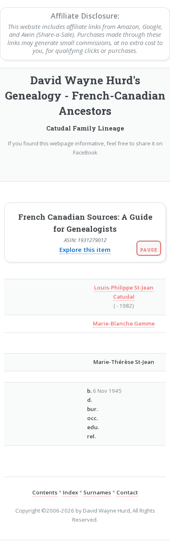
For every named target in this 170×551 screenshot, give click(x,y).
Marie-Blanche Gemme (124, 323)
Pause (149, 250)
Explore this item (85, 249)
